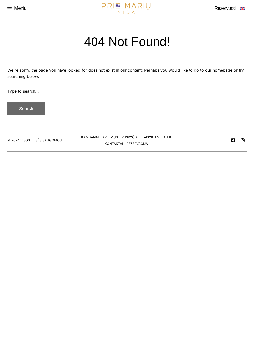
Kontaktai (114, 143)
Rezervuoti (224, 8)
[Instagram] (242, 140)
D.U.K (167, 137)
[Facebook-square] (233, 140)
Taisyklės (150, 137)
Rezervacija (137, 143)
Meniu (20, 8)
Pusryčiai (130, 137)
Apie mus (110, 137)
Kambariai (90, 137)
